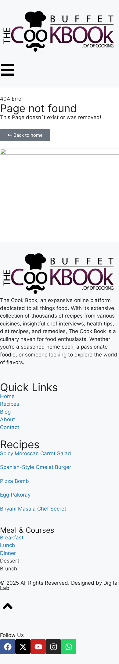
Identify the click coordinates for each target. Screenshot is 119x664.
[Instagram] (53, 646)
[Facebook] (7, 646)
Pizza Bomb (14, 481)
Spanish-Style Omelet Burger (35, 467)
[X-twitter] (23, 646)
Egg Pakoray (15, 495)
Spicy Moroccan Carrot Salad (35, 453)
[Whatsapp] (68, 646)
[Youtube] (38, 646)
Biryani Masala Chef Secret (33, 509)
